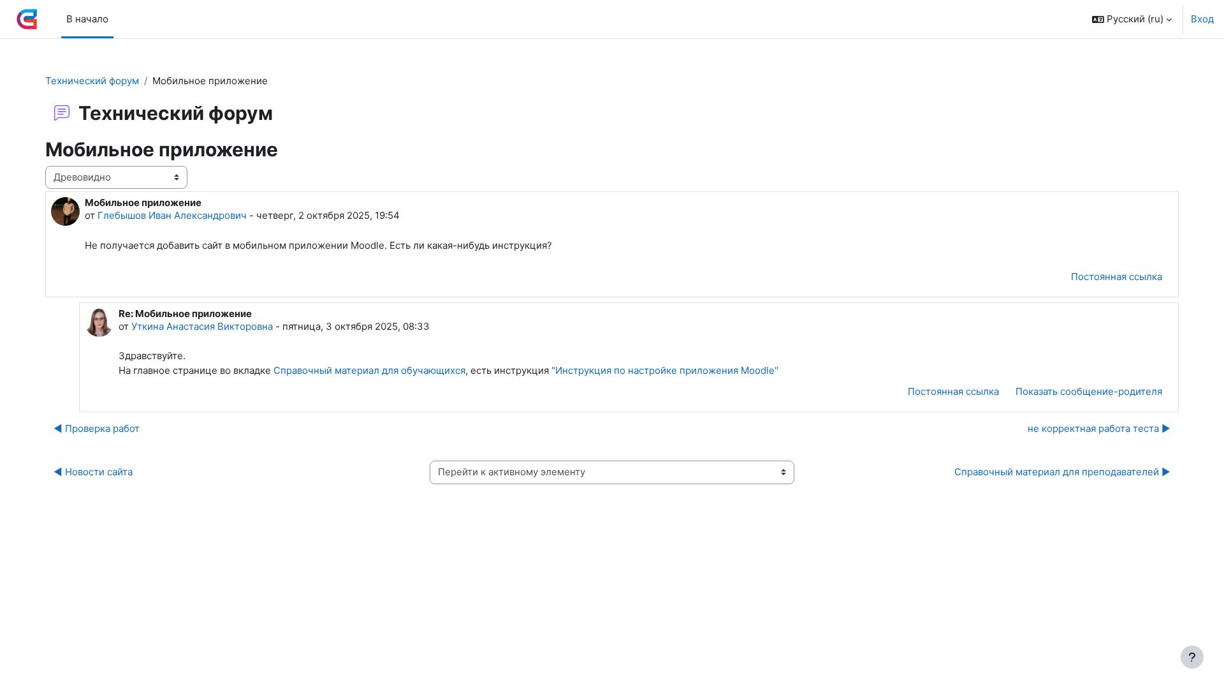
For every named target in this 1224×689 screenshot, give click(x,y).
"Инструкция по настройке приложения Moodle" (664, 370)
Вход (1202, 19)
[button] (1132, 19)
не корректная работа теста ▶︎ (1099, 428)
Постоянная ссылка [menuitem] (1116, 276)
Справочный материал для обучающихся (369, 370)
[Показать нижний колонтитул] (1192, 657)
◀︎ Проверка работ (97, 428)
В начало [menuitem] (87, 19)
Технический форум (92, 81)
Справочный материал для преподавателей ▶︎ (1062, 472)
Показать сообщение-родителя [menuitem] (1089, 391)
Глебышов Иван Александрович (172, 215)
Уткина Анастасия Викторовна (202, 326)
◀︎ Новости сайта (93, 472)
